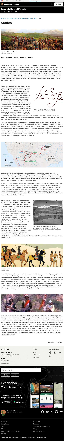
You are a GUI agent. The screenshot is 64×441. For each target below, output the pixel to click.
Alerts (6, 11)
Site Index (37, 354)
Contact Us (4, 363)
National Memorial (13, 9)
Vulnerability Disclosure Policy (41, 426)
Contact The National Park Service (10, 431)
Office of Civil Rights (38, 431)
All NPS (14, 375)
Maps (12, 11)
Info (2, 11)
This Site (5, 375)
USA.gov (35, 429)
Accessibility (4, 421)
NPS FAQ (3, 433)
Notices (3, 429)
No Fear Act (36, 421)
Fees (22, 11)
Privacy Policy (5, 424)
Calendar (17, 11)
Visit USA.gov (41, 437)
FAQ (35, 352)
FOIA (2, 426)
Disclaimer (36, 424)
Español (36, 357)
